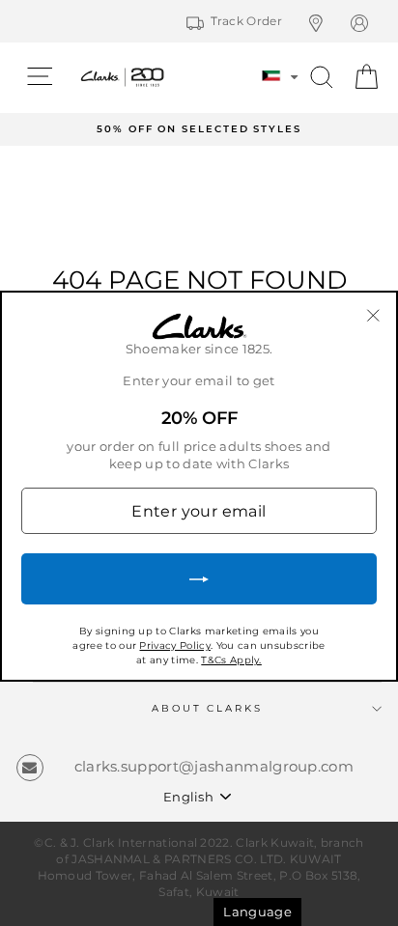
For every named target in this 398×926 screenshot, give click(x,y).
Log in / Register (369, 23)
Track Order (247, 21)
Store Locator (326, 23)
